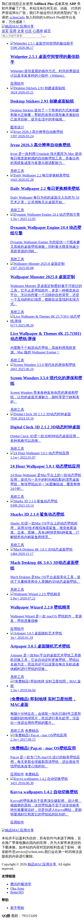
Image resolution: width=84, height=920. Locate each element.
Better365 (17, 892)
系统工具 (17, 171)
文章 (20, 31)
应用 (12, 31)
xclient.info (17, 17)
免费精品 (32, 731)
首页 (5, 31)
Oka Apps (17, 888)
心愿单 (38, 31)
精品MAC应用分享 (42, 864)
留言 (47, 31)
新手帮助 (17, 908)
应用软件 (17, 83)
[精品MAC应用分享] (18, 26)
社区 (28, 31)
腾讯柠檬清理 (20, 884)
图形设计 (17, 127)
